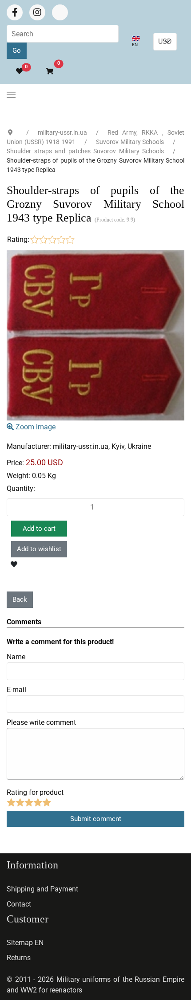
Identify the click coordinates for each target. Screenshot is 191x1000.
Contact (19, 904)
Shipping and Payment (42, 889)
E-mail (16, 689)
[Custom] (60, 12)
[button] (45, 71)
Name (16, 657)
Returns (19, 957)
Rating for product (35, 792)
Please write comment (41, 722)
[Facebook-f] (15, 12)
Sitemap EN (25, 942)
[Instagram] (37, 12)
